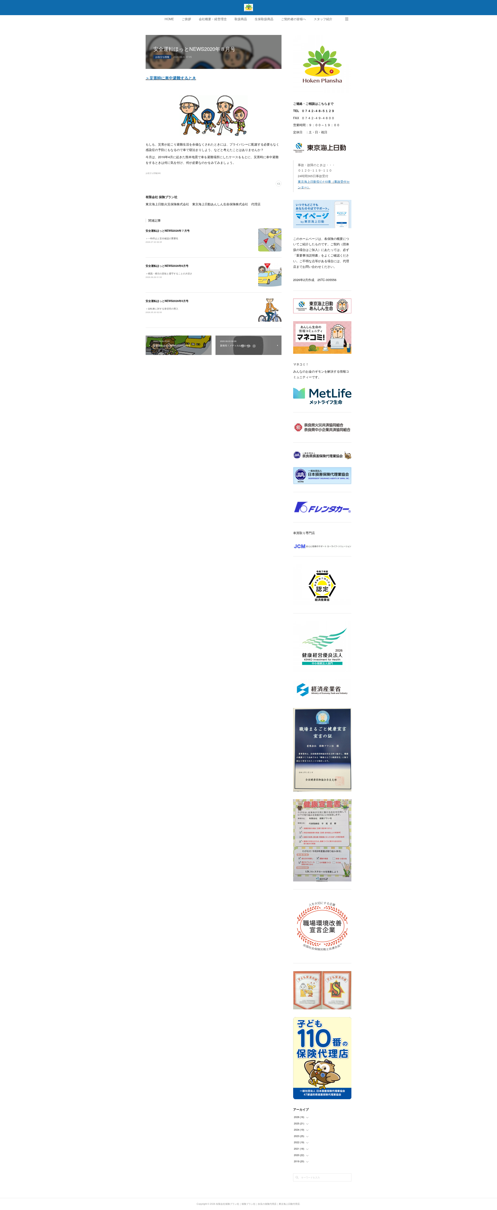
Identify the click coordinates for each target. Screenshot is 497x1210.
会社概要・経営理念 (213, 19)
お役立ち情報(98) (153, 173)
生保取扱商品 (264, 19)
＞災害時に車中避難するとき (171, 78)
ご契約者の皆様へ (293, 19)
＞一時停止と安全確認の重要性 (162, 238)
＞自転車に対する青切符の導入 (162, 308)
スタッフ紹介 (323, 19)
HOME (169, 19)
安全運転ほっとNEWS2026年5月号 (167, 301)
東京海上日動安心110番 (314, 181)
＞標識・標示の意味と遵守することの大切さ (169, 273)
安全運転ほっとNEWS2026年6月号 (167, 266)
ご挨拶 (186, 19)
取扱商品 (241, 19)
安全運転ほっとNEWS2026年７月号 (168, 230)
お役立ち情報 (162, 56)
